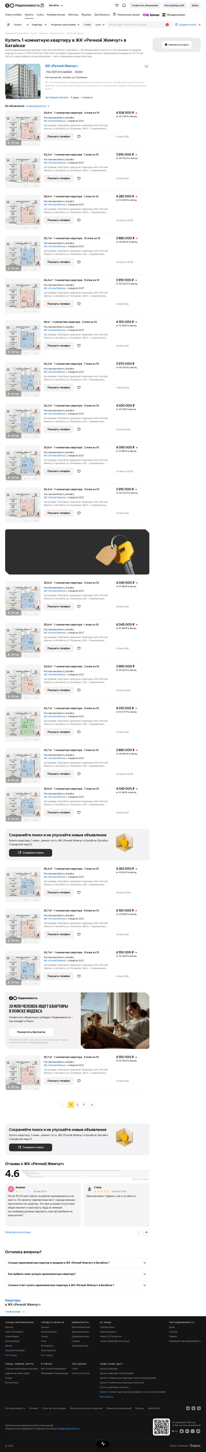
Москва (9, 1327)
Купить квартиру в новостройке (117, 1373)
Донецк (45, 1327)
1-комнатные (12, 1311)
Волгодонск (47, 1345)
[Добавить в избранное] (146, 67)
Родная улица (107, 1327)
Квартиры (12, 1300)
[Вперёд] (146, 1232)
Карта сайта (154, 1408)
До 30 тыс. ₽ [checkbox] (19, 556)
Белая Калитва (48, 1331)
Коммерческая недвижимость (185, 1341)
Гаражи (173, 1336)
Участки (173, 1331)
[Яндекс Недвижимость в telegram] (199, 1408)
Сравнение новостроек (17, 1373)
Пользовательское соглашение (86, 1408)
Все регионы (12, 1382)
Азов (43, 1341)
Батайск (70, 117)
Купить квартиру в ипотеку (114, 1387)
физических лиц (40, 1042)
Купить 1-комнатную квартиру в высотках (122, 1382)
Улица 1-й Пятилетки (111, 1336)
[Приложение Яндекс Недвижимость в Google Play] (187, 1431)
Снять (75, 1368)
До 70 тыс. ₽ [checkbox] (61, 556)
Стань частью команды (54, 1408)
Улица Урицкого (108, 1331)
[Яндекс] (195, 1445)
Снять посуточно (81, 1373)
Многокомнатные (81, 1327)
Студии (76, 1341)
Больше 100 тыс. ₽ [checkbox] (45, 565)
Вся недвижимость (15, 1408)
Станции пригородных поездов (21, 1368)
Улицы (8, 1378)
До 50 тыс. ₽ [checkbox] (40, 556)
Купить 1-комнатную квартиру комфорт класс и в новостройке (133, 1392)
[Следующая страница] (92, 1104)
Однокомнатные (80, 1336)
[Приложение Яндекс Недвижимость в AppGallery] (193, 1431)
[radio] (77, 1105)
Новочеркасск (48, 1350)
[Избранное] (117, 5)
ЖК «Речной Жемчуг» (55, 121)
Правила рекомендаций (118, 1408)
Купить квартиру (109, 1368)
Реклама (33, 1408)
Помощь (139, 1408)
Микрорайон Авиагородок (55, 1373)
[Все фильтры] (8, 24)
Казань (8, 1345)
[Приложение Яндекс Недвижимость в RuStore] (198, 1431)
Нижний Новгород (14, 1350)
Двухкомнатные (80, 1331)
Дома (172, 1327)
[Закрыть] (199, 24)
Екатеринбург (12, 1341)
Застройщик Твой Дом (56, 97)
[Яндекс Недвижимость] (25, 5)
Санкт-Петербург (14, 1331)
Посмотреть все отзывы (18, 1232)
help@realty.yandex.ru (69, 1428)
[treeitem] (14, 15)
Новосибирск (12, 1336)
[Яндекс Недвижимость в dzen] (193, 1408)
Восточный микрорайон (53, 1368)
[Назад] (139, 1232)
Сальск (44, 1336)
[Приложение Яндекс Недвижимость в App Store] (182, 1431)
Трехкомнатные (80, 1345)
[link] (195, 5)
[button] (124, 5)
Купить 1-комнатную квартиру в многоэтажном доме (128, 1378)
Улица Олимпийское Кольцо (115, 1341)
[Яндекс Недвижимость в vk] (188, 1408)
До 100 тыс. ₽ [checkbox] (20, 565)
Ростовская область (54, 117)
